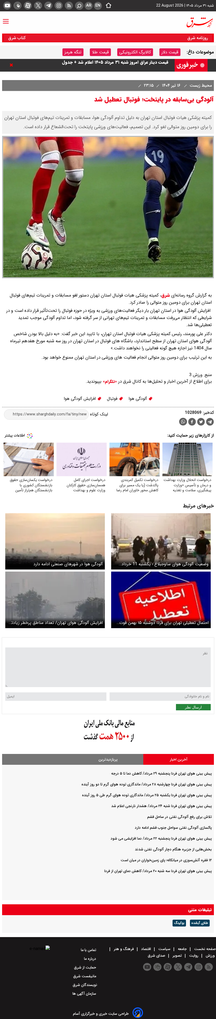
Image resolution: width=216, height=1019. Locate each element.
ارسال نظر (193, 707)
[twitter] (38, 6)
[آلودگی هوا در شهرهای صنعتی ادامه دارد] (55, 541)
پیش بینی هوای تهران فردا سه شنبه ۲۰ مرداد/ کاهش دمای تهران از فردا (158, 871)
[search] (79, 6)
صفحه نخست (204, 949)
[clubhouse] (17, 6)
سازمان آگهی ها (84, 994)
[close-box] (12, 65)
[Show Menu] (5, 18)
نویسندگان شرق (85, 985)
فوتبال (113, 398)
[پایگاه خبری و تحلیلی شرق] (199, 22)
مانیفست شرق (85, 976)
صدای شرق (157, 955)
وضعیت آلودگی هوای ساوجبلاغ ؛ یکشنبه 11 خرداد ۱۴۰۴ (165, 564)
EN (97, 5)
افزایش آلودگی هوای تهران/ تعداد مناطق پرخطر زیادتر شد (56, 622)
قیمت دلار (169, 52)
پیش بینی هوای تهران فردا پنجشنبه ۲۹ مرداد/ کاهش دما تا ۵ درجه (161, 773)
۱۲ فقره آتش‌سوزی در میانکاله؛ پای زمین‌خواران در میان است (166, 860)
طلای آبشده (200, 923)
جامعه (182, 949)
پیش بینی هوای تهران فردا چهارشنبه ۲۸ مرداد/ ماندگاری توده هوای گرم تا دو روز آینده (146, 784)
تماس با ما (89, 950)
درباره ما (90, 959)
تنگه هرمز (73, 52)
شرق (165, 295)
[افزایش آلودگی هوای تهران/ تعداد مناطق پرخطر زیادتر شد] (55, 600)
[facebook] (192, 422)
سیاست (164, 949)
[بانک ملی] (108, 742)
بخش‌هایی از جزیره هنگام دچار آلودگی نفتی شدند (173, 849)
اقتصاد (146, 949)
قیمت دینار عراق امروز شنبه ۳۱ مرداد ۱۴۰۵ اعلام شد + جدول (115, 65)
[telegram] (48, 6)
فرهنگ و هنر (124, 949)
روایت (193, 955)
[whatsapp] (183, 421)
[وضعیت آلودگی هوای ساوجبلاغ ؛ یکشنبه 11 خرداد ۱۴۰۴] (161, 541)
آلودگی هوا (138, 398)
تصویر (177, 955)
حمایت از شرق (85, 967)
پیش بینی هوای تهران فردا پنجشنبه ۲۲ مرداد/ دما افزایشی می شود (161, 838)
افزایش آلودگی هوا (80, 398)
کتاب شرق (17, 38)
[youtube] (7, 6)
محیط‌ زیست (200, 85)
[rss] (69, 6)
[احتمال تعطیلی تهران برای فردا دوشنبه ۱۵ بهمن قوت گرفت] (161, 600)
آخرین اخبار (179, 759)
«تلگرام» (109, 381)
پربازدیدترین (108, 759)
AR (88, 5)
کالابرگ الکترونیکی (135, 52)
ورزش (210, 955)
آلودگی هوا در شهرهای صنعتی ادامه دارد (68, 564)
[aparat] (28, 6)
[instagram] (59, 6)
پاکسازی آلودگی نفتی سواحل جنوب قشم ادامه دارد (173, 828)
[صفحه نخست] (107, 6)
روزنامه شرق (197, 38)
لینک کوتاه (98, 414)
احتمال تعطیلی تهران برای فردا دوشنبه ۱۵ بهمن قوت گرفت (164, 622)
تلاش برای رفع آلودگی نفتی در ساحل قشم (179, 817)
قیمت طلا (100, 52)
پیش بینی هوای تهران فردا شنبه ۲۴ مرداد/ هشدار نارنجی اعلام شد (161, 806)
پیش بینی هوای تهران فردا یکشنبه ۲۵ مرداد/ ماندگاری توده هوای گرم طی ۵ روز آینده (147, 795)
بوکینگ (179, 923)
